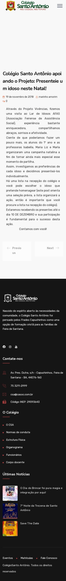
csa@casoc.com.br (22, 394)
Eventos (8, 558)
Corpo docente (15, 462)
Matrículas (27, 558)
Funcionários (14, 454)
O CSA (10, 424)
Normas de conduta (18, 432)
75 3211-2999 (19, 385)
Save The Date (29, 523)
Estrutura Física (15, 439)
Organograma (14, 447)
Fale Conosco (49, 558)
